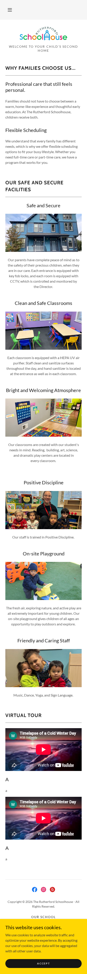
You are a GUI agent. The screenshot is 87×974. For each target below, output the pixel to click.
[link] (43, 34)
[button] (9, 9)
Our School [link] (43, 917)
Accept (43, 963)
